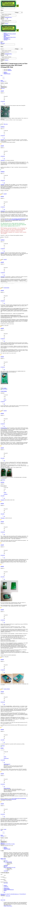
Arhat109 (9, 69)
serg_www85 (6, 882)
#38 (4, 460)
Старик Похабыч (4, 391)
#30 (4, 209)
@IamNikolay (3, 160)
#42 (4, 557)
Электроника (6, 865)
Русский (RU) (6, 886)
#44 (4, 622)
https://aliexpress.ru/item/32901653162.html (19, 218)
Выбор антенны (8, 861)
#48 (4, 762)
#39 (4, 498)
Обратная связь (6, 887)
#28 (4, 158)
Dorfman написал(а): (7, 788)
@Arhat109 (2, 139)
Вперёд (2, 80)
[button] (2, 24)
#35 (4, 369)
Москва (5, 399)
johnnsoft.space (6, 758)
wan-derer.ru (5, 494)
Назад (1, 75)
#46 (4, 704)
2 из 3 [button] (5, 81)
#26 (4, 103)
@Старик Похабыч (4, 427)
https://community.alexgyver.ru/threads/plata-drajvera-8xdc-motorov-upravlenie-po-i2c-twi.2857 (13, 799)
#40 (4, 516)
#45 (4, 672)
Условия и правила (7, 888)
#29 (4, 182)
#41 (4, 534)
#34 (4, 341)
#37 (4, 426)
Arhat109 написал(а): (7, 764)
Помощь (5, 890)
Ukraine (5, 756)
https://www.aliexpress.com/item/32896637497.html (13, 219)
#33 (4, 303)
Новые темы (3, 858)
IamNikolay (3, 126)
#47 (4, 742)
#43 (4, 579)
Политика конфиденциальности (9, 889)
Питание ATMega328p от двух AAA (9, 867)
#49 (4, 786)
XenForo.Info (8, 895)
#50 (4, 816)
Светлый (5, 885)
